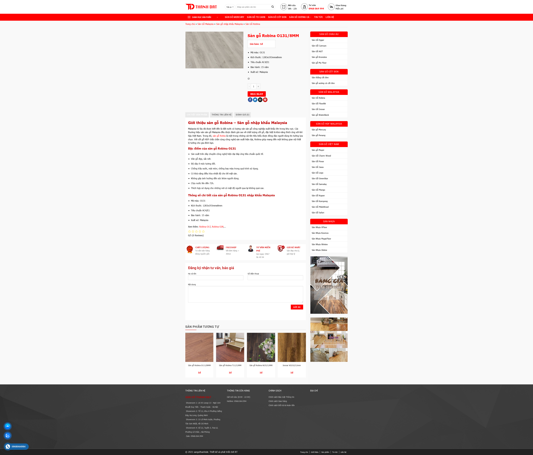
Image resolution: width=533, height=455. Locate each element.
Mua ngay (256, 94)
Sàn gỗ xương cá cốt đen (323, 83)
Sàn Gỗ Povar (318, 161)
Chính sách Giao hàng (278, 401)
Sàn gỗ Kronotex (319, 57)
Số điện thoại (253, 273)
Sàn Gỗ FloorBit (319, 103)
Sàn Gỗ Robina (252, 23)
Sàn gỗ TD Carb (256, 17)
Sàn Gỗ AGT (317, 51)
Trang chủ (190, 23)
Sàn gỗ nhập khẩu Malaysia (229, 23)
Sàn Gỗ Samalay (319, 184)
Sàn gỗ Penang (318, 135)
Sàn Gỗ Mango (318, 189)
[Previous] (185, 356)
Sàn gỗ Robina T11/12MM (230, 365)
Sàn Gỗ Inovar (318, 109)
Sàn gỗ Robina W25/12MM (260, 365)
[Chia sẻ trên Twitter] (255, 99)
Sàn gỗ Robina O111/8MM (199, 365)
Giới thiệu (314, 452)
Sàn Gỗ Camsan (319, 45)
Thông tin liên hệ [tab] (221, 114)
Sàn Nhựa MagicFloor (321, 238)
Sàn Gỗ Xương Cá (299, 17)
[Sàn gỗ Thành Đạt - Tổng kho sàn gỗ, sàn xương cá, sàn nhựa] (203, 7)
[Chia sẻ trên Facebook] (250, 99)
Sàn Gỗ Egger (318, 40)
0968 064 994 (316, 8)
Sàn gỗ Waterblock (320, 114)
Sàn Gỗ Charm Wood (321, 155)
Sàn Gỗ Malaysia (205, 23)
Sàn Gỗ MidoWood (320, 206)
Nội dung (192, 284)
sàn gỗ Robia (219, 135)
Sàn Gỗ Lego (317, 172)
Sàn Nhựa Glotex (319, 250)
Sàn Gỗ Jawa (318, 167)
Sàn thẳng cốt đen (320, 77)
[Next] (306, 356)
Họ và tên (192, 273)
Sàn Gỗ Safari (318, 212)
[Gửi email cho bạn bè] (260, 99)
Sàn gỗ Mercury (234, 17)
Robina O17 (205, 226)
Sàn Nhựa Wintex (320, 244)
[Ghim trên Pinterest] (265, 99)
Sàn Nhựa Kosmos (320, 233)
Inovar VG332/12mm (292, 365)
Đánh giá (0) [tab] (242, 114)
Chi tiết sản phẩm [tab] (197, 114)
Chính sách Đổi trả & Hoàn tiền (282, 405)
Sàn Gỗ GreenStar (320, 178)
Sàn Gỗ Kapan (318, 195)
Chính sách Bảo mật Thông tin (281, 397)
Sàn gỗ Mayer (318, 150)
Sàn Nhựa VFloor (319, 227)
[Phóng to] (189, 65)
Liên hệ (330, 17)
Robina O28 (217, 226)
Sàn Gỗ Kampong (320, 201)
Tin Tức (318, 17)
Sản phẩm (325, 452)
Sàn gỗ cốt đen (277, 17)
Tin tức (335, 452)
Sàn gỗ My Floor (319, 62)
